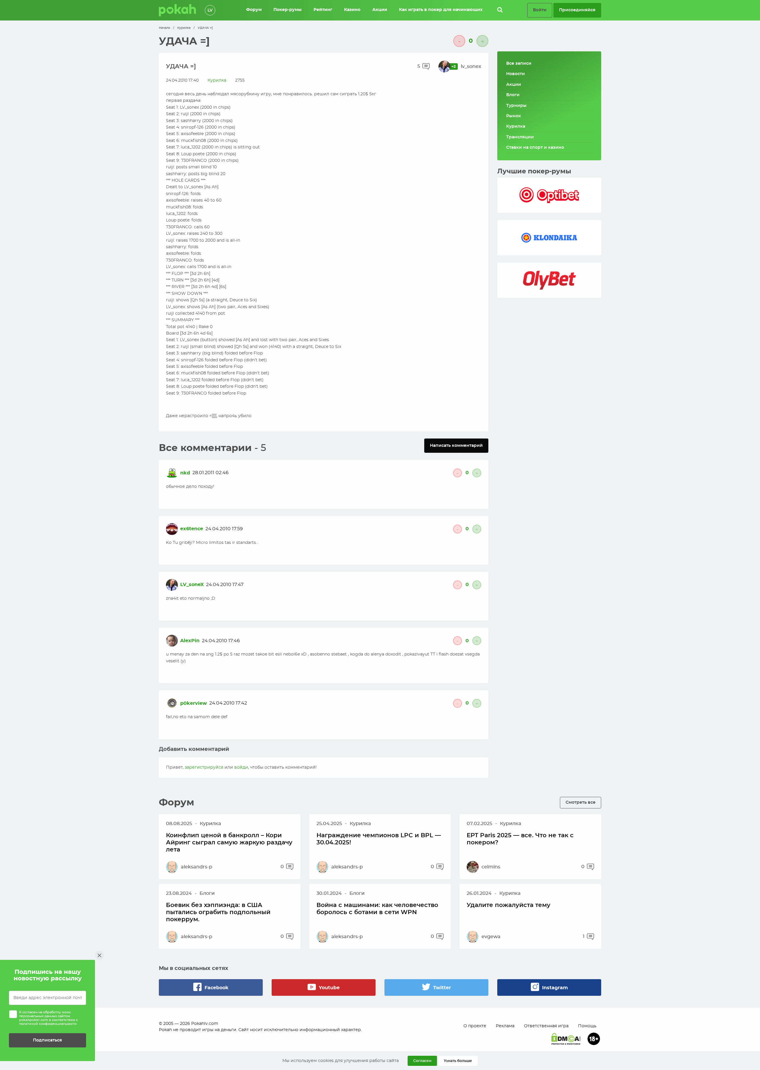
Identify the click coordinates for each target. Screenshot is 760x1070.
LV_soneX (192, 584)
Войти (540, 10)
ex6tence (191, 528)
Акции (513, 85)
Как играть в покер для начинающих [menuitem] (440, 10)
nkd (185, 473)
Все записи (518, 63)
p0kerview (193, 703)
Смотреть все (581, 802)
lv (210, 10)
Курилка (184, 27)
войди (241, 767)
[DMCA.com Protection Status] (565, 1039)
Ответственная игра (546, 1026)
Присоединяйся (577, 10)
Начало (164, 27)
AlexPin (190, 640)
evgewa (491, 936)
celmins (491, 867)
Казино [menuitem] (352, 10)
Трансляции (520, 137)
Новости (515, 74)
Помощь (587, 1026)
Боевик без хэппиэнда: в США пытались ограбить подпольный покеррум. (218, 912)
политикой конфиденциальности (48, 1023)
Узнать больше (458, 1061)
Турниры (516, 106)
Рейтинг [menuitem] (323, 10)
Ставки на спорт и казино (535, 147)
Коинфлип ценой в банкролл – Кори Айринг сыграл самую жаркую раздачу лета (229, 842)
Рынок (513, 116)
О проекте (474, 1026)
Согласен (422, 1061)
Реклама (505, 1026)
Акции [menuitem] (379, 10)
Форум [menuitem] (254, 10)
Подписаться (47, 1040)
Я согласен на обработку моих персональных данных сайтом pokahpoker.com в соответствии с (48, 1018)
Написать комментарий (456, 445)
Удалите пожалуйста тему (508, 905)
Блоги (513, 95)
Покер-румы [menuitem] (287, 10)
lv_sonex (471, 66)
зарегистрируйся (204, 767)
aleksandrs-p (196, 867)
